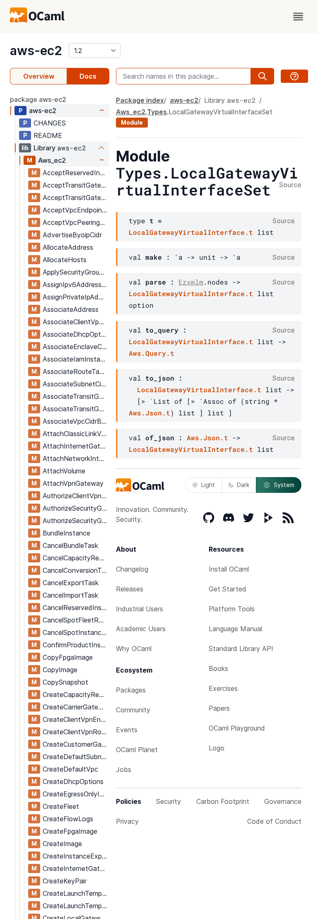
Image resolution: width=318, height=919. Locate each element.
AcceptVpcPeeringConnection (76, 222)
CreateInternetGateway (76, 868)
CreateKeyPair (65, 881)
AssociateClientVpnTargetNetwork (76, 322)
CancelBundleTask (70, 545)
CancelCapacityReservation (76, 558)
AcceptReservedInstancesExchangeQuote (76, 173)
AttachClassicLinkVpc (76, 433)
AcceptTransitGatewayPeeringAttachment (76, 185)
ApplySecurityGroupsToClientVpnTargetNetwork (76, 272)
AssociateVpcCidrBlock (76, 421)
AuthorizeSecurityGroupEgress (76, 508)
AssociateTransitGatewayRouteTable (76, 409)
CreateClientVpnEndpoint (76, 719)
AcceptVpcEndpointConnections (76, 210)
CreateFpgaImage (70, 831)
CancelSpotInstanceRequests (76, 632)
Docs (88, 76)
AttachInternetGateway (76, 446)
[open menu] (298, 16)
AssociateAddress (71, 309)
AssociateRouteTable (75, 371)
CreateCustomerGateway (76, 744)
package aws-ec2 (38, 99)
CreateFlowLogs (68, 819)
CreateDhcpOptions (73, 781)
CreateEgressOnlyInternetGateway (76, 794)
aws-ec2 (36, 50)
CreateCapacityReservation (76, 694)
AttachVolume (64, 471)
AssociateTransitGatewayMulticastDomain (76, 396)
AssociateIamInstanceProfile (76, 359)
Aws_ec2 (52, 160)
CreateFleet (61, 806)
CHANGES (50, 123)
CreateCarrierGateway (76, 707)
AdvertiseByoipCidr (72, 235)
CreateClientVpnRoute (76, 732)
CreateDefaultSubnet (75, 757)
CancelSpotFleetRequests (76, 620)
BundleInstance (66, 533)
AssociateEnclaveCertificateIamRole (76, 347)
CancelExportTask (71, 583)
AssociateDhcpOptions (76, 334)
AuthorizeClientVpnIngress (76, 496)
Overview (38, 76)
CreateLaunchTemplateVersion (76, 906)
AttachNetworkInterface (76, 458)
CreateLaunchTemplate (76, 893)
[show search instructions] (294, 76)
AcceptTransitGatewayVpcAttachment (76, 197)
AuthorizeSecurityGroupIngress (76, 520)
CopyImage (60, 670)
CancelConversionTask (76, 570)
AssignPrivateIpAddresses (76, 297)
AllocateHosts (65, 260)
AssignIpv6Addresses (75, 284)
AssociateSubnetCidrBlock (76, 384)
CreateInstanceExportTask (76, 856)
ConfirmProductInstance (76, 645)
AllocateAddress (68, 247)
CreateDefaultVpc (70, 769)
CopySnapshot (65, 682)
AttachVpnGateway (73, 483)
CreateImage (62, 843)
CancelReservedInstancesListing (76, 607)
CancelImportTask (70, 595)
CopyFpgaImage (68, 657)
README (48, 135)
